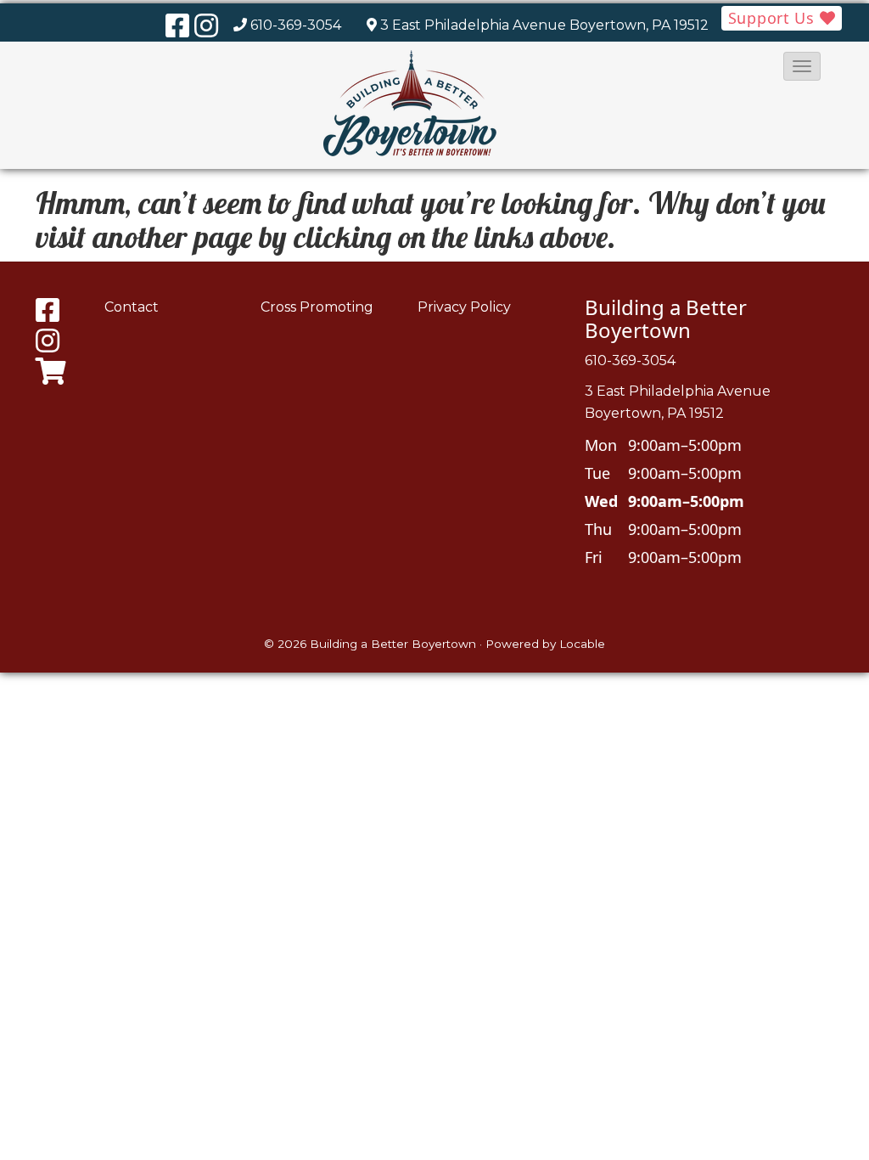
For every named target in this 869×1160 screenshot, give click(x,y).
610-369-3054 (295, 25)
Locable (582, 643)
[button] (802, 66)
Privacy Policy (464, 307)
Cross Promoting (317, 307)
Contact (131, 307)
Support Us (774, 18)
